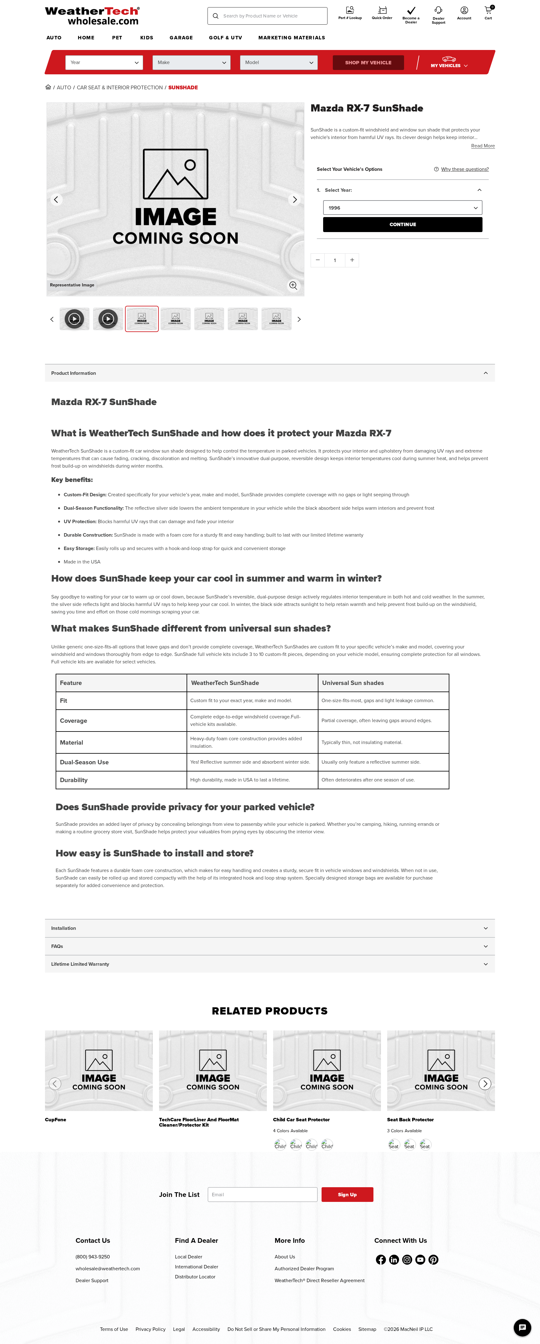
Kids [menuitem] (147, 37)
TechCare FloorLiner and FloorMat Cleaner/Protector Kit (199, 1122)
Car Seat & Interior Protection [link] (120, 88)
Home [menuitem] (86, 37)
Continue (403, 224)
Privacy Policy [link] (151, 1329)
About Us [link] (285, 1256)
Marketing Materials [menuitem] (291, 37)
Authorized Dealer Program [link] (304, 1268)
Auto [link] (64, 88)
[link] (48, 87)
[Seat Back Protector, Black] (394, 1145)
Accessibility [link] (206, 1329)
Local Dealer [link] (188, 1256)
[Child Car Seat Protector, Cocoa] (296, 1145)
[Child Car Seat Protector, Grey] (327, 1145)
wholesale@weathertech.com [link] (108, 1268)
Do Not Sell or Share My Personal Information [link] (277, 1329)
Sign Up (347, 1194)
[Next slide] (299, 319)
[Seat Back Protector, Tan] (410, 1145)
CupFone (55, 1120)
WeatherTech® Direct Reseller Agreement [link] (320, 1280)
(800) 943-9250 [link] (93, 1256)
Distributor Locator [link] (195, 1276)
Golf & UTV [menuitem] (225, 37)
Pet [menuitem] (117, 37)
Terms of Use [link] (114, 1329)
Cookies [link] (342, 1329)
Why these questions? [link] (465, 169)
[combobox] (268, 16)
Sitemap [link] (367, 1329)
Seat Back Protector (410, 1120)
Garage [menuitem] (181, 37)
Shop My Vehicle (368, 62)
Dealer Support (92, 1280)
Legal (179, 1329)
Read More (483, 145)
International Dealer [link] (196, 1266)
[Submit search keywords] (215, 16)
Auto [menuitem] (54, 37)
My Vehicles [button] (446, 65)
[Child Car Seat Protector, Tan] (311, 1145)
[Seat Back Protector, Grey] (425, 1145)
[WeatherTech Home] (92, 15)
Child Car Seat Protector (301, 1120)
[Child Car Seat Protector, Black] (280, 1145)
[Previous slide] (52, 319)
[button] (350, 16)
